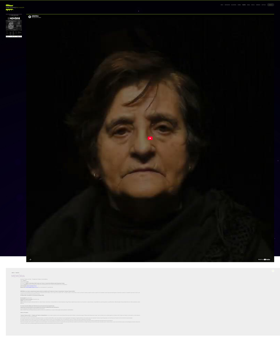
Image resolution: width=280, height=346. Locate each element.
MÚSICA (253, 4)
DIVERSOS (258, 4)
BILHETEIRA (233, 4)
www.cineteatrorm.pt (32, 285)
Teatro (17, 272)
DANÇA (248, 4)
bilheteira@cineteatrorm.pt (31, 287)
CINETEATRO (227, 4)
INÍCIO (222, 4)
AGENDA (270, 4)
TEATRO (244, 4)
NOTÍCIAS (264, 4)
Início (13, 272)
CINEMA (239, 4)
